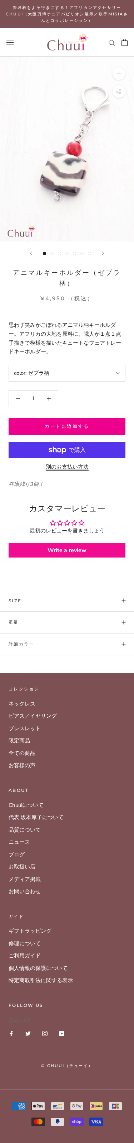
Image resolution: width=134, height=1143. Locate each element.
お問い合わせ (25, 891)
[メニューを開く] (10, 42)
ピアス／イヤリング (33, 715)
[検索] (112, 42)
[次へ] (103, 253)
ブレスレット (25, 728)
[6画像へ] (82, 253)
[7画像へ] (89, 253)
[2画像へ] (52, 253)
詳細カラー (21, 644)
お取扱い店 (22, 866)
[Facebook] (11, 1033)
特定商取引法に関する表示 (41, 980)
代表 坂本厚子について (36, 817)
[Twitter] (28, 1033)
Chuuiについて (26, 805)
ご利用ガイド (25, 955)
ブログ (17, 854)
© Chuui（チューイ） (67, 1065)
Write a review (67, 550)
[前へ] (31, 253)
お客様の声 (22, 765)
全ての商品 (22, 753)
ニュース (19, 842)
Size (15, 600)
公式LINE (20, 1020)
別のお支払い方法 (67, 466)
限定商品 (19, 740)
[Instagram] (45, 1033)
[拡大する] (119, 73)
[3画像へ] (59, 253)
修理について (25, 943)
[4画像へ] (67, 253)
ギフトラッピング (30, 930)
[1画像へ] (44, 253)
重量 (14, 622)
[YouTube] (61, 1033)
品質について (25, 829)
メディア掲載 (25, 879)
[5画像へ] (74, 253)
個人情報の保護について (38, 968)
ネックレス (22, 703)
